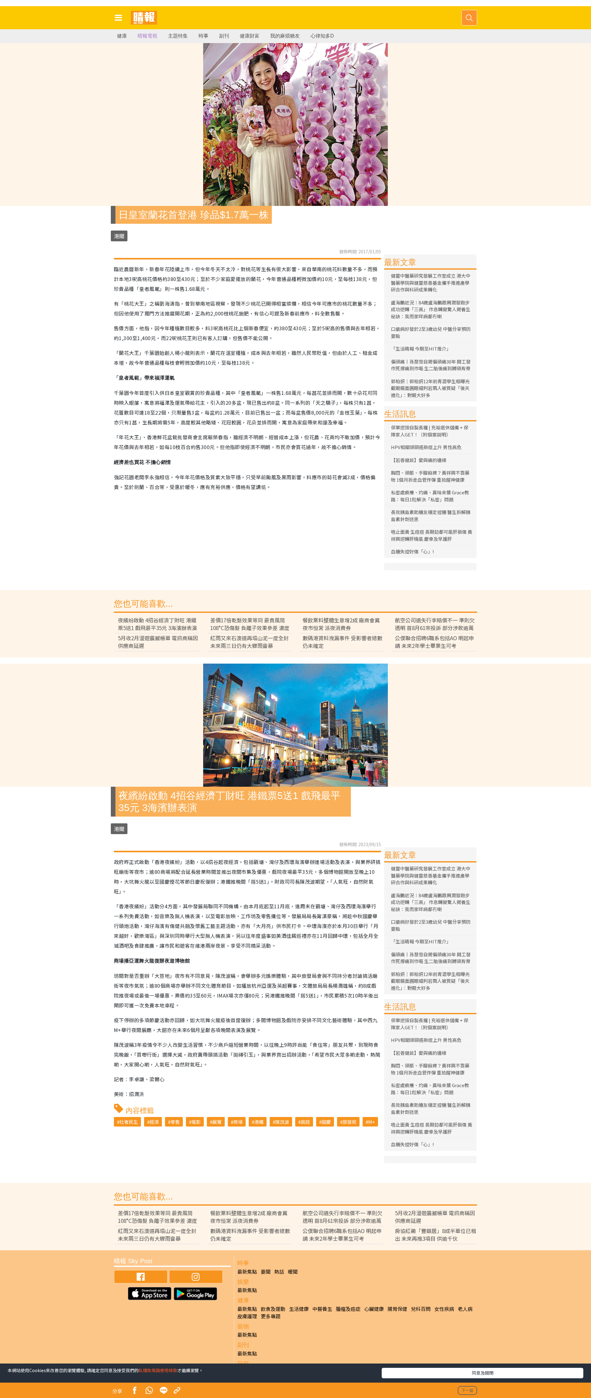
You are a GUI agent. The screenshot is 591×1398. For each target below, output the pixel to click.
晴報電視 (147, 35)
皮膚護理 (247, 1316)
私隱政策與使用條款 (158, 1370)
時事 (203, 35)
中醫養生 (322, 1308)
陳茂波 (282, 1122)
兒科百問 (421, 1308)
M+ (371, 1122)
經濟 (154, 1122)
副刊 (224, 35)
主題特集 (178, 35)
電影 (196, 1122)
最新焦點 (247, 1271)
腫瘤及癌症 (348, 1308)
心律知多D (322, 35)
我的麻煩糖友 (285, 35)
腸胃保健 (397, 1308)
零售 (175, 1122)
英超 (305, 1122)
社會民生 (128, 1122)
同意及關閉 (482, 1373)
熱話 (279, 1271)
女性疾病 (444, 1308)
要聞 (266, 1271)
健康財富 (249, 35)
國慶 (326, 1122)
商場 (238, 1122)
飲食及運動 (273, 1308)
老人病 (465, 1308)
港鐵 (258, 1122)
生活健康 (299, 1308)
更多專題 (270, 1316)
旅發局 (349, 1122)
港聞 (119, 236)
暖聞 (293, 1271)
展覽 (217, 1122)
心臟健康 (374, 1308)
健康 (122, 35)
